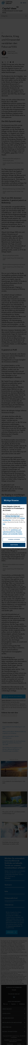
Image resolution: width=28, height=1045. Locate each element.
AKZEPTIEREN (14, 544)
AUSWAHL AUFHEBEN (14, 539)
